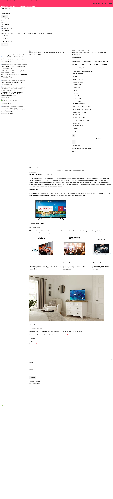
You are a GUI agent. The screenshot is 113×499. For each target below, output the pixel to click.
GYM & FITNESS (62, 400)
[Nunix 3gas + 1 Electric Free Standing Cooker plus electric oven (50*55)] (14, 107)
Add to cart (99, 138)
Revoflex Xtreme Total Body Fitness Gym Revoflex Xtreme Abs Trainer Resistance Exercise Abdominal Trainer (12, 94)
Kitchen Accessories (100, 397)
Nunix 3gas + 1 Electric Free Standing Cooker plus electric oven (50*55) (13, 110)
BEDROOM (61, 403)
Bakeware (98, 394)
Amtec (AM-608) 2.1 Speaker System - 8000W (13, 60)
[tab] (60, 170)
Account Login (80, 406)
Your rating (32, 338)
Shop (77, 403)
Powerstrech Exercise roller (8, 102)
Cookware (98, 391)
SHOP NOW (98, 406)
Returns (78, 394)
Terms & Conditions (81, 397)
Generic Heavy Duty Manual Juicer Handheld (13, 66)
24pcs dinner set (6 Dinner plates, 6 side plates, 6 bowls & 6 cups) (14, 75)
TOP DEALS (5, 38)
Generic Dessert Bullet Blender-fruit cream (12, 82)
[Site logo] (7, 8)
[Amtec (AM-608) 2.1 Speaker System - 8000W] (14, 57)
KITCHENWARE (62, 391)
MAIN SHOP (5, 36)
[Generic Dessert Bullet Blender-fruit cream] (13, 80)
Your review (33, 344)
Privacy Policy (80, 391)
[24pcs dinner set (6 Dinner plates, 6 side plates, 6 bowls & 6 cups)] (14, 71)
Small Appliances (100, 403)
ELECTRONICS (62, 394)
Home (73, 50)
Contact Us (79, 400)
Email (31, 369)
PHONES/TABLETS (63, 397)
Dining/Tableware (100, 400)
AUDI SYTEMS (62, 406)
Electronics (80, 50)
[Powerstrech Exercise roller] (9, 100)
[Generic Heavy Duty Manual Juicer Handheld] (14, 64)
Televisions (87, 50)
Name (31, 362)
